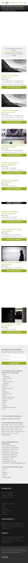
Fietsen (4, 404)
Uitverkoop (4, 405)
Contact (3, 505)
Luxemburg (17, 526)
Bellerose (3, 429)
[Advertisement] (14, 30)
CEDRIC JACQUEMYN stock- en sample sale (13, 146)
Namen (10, 526)
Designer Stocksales (7, 393)
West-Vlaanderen (20, 523)
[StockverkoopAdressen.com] (14, 2)
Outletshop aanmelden (6, 494)
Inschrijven (14, 363)
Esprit (8, 429)
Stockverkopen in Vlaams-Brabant (10, 452)
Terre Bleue (11, 426)
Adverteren (4, 507)
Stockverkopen (11, 467)
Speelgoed (4, 400)
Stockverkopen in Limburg (8, 450)
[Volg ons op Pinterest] (7, 557)
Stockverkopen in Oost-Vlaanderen (10, 447)
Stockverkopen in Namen (8, 457)
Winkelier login (4, 514)
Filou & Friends (10, 431)
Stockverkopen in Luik (7, 459)
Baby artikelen (5, 385)
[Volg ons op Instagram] (5, 557)
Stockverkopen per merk (12, 423)
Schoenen (4, 386)
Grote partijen (5, 391)
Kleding (4, 374)
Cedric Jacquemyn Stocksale (10, 181)
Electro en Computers (7, 398)
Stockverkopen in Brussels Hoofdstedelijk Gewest (14, 463)
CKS (6, 426)
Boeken (4, 402)
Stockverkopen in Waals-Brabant (10, 454)
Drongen (4, 475)
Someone (15, 424)
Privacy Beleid (4, 509)
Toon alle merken (5, 435)
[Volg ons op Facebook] (3, 557)
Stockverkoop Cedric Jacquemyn (11, 230)
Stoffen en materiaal (8, 381)
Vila (11, 433)
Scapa (21, 428)
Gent (3, 470)
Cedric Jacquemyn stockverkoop (10, 164)
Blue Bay (21, 424)
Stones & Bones (9, 428)
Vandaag (3, 418)
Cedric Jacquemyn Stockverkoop (10, 111)
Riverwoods (17, 426)
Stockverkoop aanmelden (7, 492)
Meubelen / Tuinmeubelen (8, 397)
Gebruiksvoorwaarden (6, 510)
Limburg (3, 524)
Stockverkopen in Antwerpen (9, 445)
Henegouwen (4, 526)
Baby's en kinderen (7, 378)
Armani (7, 433)
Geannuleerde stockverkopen (9, 407)
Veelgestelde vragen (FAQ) (7, 503)
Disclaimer (3, 512)
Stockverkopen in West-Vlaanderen (10, 449)
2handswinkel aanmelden (7, 495)
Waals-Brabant (17, 524)
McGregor (3, 431)
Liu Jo (10, 424)
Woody (3, 428)
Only (16, 431)
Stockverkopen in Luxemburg (9, 461)
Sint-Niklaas (5, 474)
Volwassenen (6, 376)
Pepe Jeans (21, 431)
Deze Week (10, 418)
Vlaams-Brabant (10, 524)
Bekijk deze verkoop (14, 87)
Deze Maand (17, 418)
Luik (13, 526)
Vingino (3, 433)
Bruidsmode (6, 383)
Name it (12, 429)
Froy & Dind (15, 433)
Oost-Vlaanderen (11, 523)
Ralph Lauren (18, 429)
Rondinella (16, 428)
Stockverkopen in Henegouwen (9, 456)
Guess (3, 426)
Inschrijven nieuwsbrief (6, 497)
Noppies (23, 426)
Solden (4, 409)
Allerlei (3, 390)
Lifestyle (4, 395)
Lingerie (5, 379)
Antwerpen (4, 468)
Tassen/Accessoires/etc (7, 388)
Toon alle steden (6, 477)
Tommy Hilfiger (5, 424)
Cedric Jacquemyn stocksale (10, 76)
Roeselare (4, 472)
